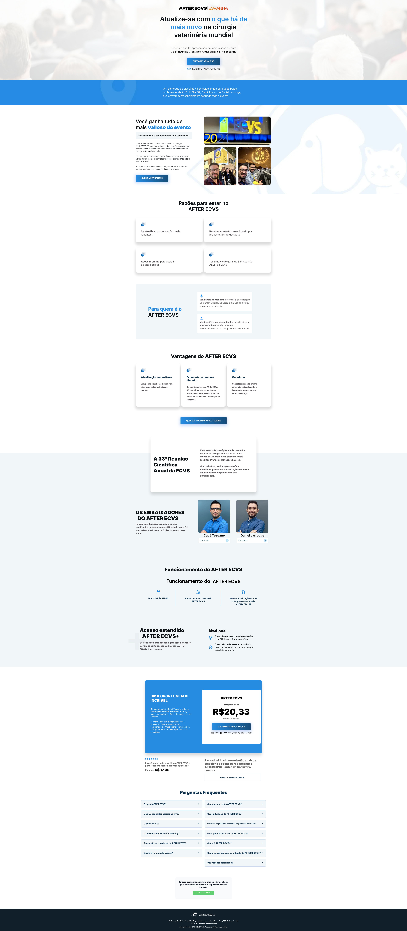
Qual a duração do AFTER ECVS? (224, 814)
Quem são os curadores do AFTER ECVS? (165, 843)
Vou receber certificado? (220, 862)
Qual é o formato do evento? (158, 853)
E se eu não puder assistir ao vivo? (161, 814)
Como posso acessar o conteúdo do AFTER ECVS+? (234, 853)
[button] (171, 804)
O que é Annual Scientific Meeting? (162, 833)
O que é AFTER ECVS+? (219, 843)
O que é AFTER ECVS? (155, 804)
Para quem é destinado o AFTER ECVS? (227, 833)
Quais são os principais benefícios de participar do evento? (231, 824)
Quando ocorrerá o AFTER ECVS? (224, 804)
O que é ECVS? (151, 823)
